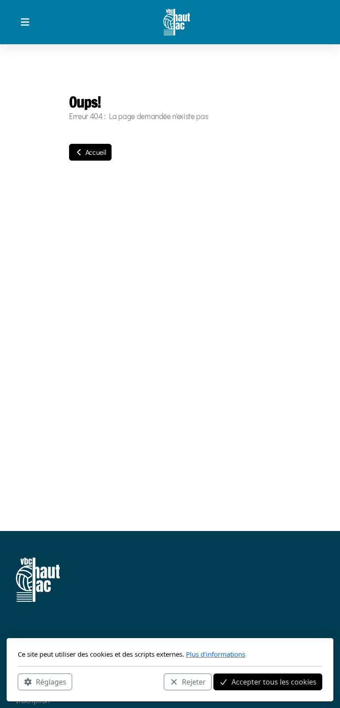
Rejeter (194, 682)
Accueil (95, 152)
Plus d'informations (215, 654)
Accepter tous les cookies (274, 682)
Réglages (51, 682)
